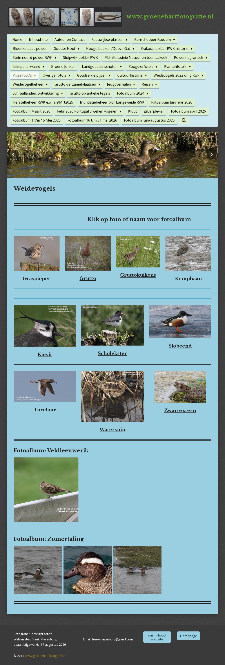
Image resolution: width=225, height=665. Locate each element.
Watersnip (112, 429)
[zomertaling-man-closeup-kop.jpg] (87, 570)
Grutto (88, 278)
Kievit (45, 354)
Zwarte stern (180, 410)
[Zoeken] (184, 120)
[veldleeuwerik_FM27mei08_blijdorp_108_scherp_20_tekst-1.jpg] (46, 490)
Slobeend (180, 346)
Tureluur (45, 410)
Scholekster (112, 353)
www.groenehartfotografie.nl (45, 656)
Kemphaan (188, 278)
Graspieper (37, 278)
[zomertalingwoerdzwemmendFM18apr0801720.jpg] (137, 570)
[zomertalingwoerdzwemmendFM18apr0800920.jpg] (38, 570)
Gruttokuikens (138, 275)
